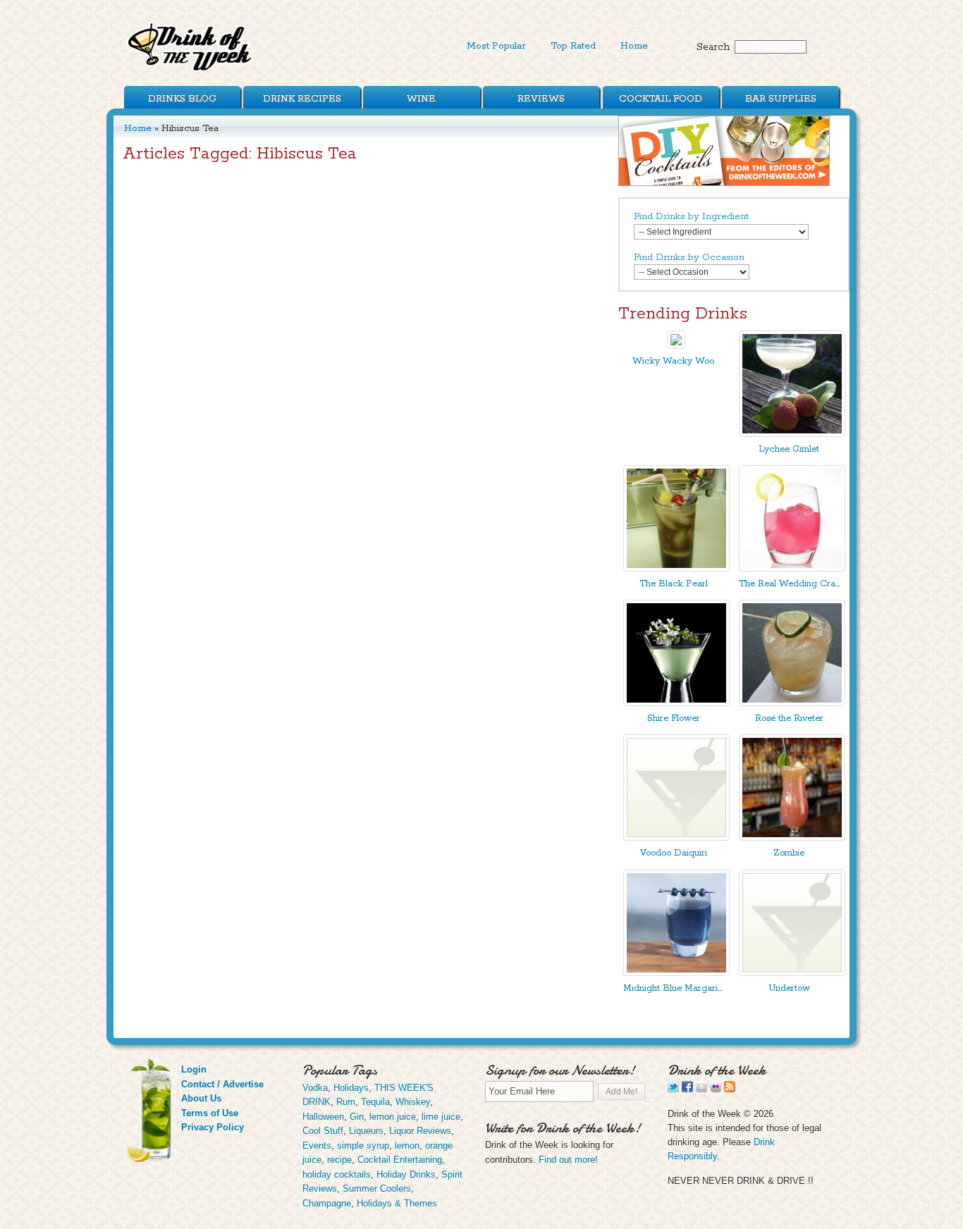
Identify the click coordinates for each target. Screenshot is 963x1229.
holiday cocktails (336, 1174)
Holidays (351, 1087)
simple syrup (363, 1145)
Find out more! (568, 1159)
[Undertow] (792, 973)
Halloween (323, 1116)
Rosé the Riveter (789, 718)
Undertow (789, 988)
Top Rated (573, 45)
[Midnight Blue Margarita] (676, 973)
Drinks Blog (182, 98)
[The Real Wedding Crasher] (792, 568)
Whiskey (412, 1102)
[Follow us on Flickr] (715, 1089)
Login (194, 1069)
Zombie (788, 853)
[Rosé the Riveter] (792, 703)
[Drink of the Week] (190, 71)
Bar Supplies (780, 98)
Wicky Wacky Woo (673, 361)
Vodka (315, 1087)
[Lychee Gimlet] (792, 433)
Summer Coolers (377, 1188)
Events (316, 1145)
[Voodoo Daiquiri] (676, 837)
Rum (345, 1102)
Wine (421, 98)
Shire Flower (673, 718)
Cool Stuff (322, 1130)
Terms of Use (209, 1113)
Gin (357, 1116)
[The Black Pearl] (676, 568)
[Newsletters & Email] (701, 1089)
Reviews (541, 98)
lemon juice (392, 1116)
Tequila (375, 1102)
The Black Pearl (673, 584)
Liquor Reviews (420, 1130)
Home (634, 45)
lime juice (441, 1116)
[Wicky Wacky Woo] (676, 345)
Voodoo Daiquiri (673, 853)
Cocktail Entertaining (399, 1159)
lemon (407, 1145)
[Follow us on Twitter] (673, 1089)
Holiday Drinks (406, 1174)
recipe (339, 1159)
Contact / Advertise (222, 1084)
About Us (201, 1098)
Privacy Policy (212, 1127)
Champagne (326, 1203)
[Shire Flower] (676, 703)
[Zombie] (792, 837)
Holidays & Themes (397, 1203)
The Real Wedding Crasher (796, 584)
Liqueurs (366, 1130)
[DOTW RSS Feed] (729, 1089)
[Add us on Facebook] (687, 1089)
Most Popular (496, 45)
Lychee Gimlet (789, 449)
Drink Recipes (302, 98)
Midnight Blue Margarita (674, 988)
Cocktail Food (660, 98)
